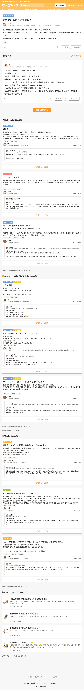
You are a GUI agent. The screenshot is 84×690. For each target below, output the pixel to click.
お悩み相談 (10, 9)
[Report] (58, 47)
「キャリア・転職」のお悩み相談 (27, 9)
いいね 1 (75, 99)
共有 (66, 47)
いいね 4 (77, 47)
